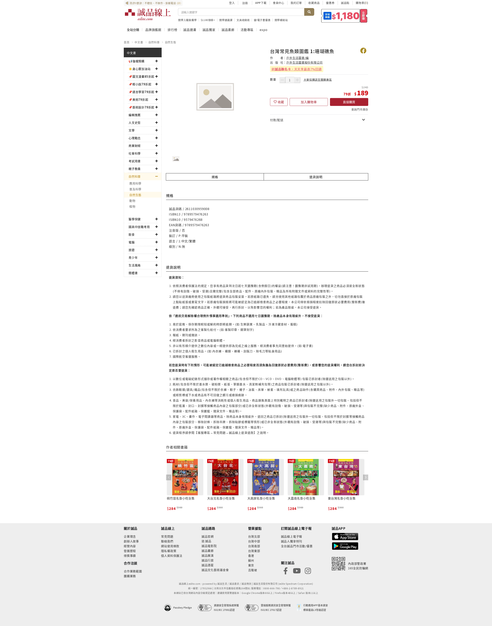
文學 (132, 130)
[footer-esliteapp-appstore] (345, 536)
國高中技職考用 (139, 227)
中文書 (139, 42)
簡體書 (133, 273)
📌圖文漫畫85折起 (141, 76)
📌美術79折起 (138, 99)
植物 (132, 206)
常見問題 (167, 536)
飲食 (132, 234)
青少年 (133, 257)
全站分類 (133, 29)
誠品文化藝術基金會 (215, 570)
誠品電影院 (209, 546)
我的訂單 (296, 3)
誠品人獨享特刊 (291, 541)
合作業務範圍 (133, 571)
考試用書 (135, 161)
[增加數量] (297, 80)
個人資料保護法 (171, 556)
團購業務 (130, 576)
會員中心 (278, 3)
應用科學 (135, 183)
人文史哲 (135, 123)
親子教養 (135, 169)
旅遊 (132, 250)
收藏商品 (314, 3)
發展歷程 (130, 551)
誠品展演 (208, 555)
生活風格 (135, 265)
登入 (232, 3)
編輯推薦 (135, 115)
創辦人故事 (131, 541)
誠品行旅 (208, 560)
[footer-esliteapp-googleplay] (345, 546)
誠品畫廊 (228, 29)
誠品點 (345, 3)
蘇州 (251, 560)
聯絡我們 (167, 541)
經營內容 (130, 546)
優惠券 (330, 3)
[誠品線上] (148, 14)
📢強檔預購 (137, 61)
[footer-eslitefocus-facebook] (285, 570)
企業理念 (130, 536)
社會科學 (135, 153)
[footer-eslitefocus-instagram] (307, 570)
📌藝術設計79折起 (141, 107)
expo (263, 29)
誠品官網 (208, 536)
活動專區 (247, 29)
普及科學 (135, 189)
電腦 (132, 242)
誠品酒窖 (208, 565)
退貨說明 (315, 177)
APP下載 (261, 3)
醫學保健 (135, 219)
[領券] (344, 15)
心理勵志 (135, 138)
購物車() (362, 3)
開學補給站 (281, 20)
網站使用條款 (170, 546)
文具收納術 (243, 20)
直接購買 (349, 102)
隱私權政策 (168, 551)
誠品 (208, 541)
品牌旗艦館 (153, 29)
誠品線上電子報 (291, 536)
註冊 (245, 3)
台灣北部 (254, 536)
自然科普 (154, 42)
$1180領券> (208, 20)
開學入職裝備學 (187, 20)
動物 (132, 201)
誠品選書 (189, 29)
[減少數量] (282, 80)
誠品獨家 (209, 29)
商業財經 (135, 146)
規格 (215, 177)
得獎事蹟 (130, 556)
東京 (251, 565)
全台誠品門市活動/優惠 (297, 546)
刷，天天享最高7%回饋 (297, 69)
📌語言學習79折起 (141, 92)
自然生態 (170, 42)
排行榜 (172, 29)
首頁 (127, 42)
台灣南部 (254, 546)
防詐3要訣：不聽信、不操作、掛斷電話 (155, 3)
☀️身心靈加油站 (140, 69)
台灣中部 (254, 541)
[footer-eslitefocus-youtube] (296, 570)
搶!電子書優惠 (262, 20)
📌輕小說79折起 (140, 84)
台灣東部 (254, 551)
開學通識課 (226, 20)
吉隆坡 (252, 570)
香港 (251, 556)
